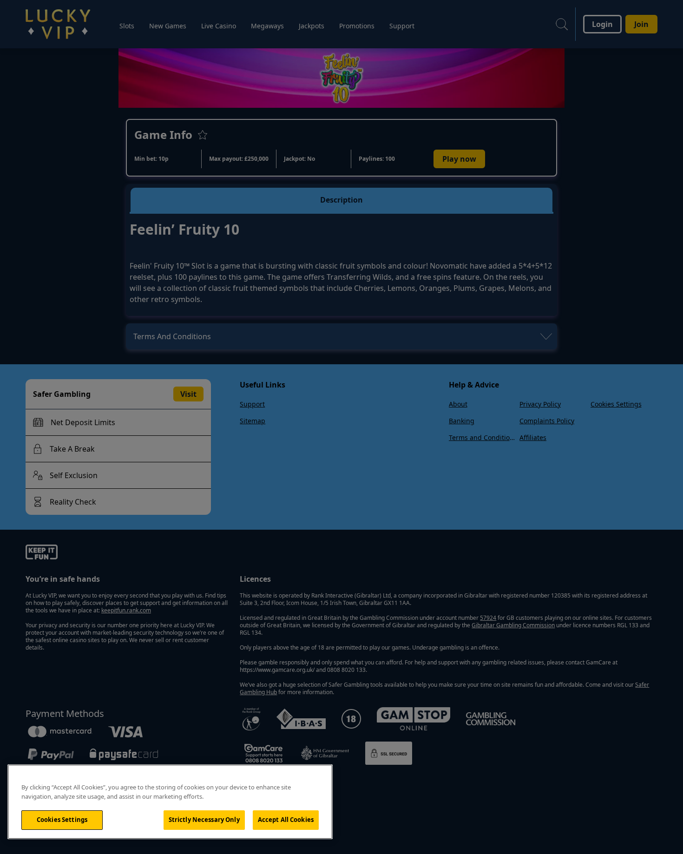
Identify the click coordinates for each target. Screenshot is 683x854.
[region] (170, 801)
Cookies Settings (62, 819)
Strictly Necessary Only (204, 819)
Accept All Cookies (286, 819)
